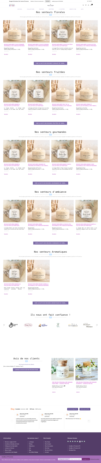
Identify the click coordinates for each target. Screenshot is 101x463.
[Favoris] (86, 5)
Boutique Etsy (72, 450)
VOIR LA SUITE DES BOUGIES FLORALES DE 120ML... (50, 63)
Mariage (41, 9)
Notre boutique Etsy (72, 409)
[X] (77, 441)
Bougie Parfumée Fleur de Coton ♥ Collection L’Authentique (62, 45)
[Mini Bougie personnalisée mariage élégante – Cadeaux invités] (86, 369)
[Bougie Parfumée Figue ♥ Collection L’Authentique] (38, 91)
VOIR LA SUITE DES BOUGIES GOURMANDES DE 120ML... (50, 183)
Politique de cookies (94, 459)
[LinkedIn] (80, 441)
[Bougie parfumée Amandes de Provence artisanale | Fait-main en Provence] (38, 151)
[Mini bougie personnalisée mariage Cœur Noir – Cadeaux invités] (62, 369)
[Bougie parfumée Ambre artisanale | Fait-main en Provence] (38, 211)
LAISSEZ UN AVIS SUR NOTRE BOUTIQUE (26, 369)
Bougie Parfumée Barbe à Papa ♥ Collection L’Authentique (61, 165)
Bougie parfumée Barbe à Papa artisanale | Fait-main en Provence (86, 165)
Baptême (51, 9)
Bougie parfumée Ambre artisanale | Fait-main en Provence (38, 225)
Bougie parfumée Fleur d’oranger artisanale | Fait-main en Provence (14, 45)
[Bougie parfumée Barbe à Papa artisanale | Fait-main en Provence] (86, 151)
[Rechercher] (83, 5)
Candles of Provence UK (74, 448)
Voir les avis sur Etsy (84, 409)
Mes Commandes (49, 446)
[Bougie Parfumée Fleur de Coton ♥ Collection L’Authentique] (62, 31)
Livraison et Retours (9, 448)
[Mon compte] (88, 5)
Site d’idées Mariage (33, 452)
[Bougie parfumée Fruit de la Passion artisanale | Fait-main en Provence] (62, 91)
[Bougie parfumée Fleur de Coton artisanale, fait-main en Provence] (86, 31)
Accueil (20, 9)
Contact (47, 452)
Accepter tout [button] (86, 459)
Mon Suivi (47, 448)
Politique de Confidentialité (11, 446)
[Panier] (91, 5)
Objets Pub (73, 9)
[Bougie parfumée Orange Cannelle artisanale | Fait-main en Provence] (38, 271)
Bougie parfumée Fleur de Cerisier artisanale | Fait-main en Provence (38, 45)
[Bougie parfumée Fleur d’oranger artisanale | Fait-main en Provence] (14, 31)
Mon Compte (48, 444)
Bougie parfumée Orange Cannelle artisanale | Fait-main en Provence (38, 284)
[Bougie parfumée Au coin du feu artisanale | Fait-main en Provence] (62, 211)
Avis (82, 9)
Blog (30, 450)
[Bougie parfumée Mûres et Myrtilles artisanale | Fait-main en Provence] (86, 91)
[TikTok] (75, 441)
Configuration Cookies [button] (63, 459)
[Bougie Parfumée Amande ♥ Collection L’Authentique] (14, 91)
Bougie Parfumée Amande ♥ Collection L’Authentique (12, 105)
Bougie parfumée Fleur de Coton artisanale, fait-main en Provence (86, 45)
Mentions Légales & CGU (10, 442)
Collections (30, 9)
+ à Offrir (62, 9)
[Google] (84, 441)
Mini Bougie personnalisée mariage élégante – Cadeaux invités (86, 383)
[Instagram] (70, 441)
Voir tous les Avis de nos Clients (26, 364)
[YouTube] (82, 441)
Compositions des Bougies (11, 452)
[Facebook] (68, 441)
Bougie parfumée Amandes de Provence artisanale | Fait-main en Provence (38, 165)
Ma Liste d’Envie (48, 450)
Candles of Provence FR (74, 446)
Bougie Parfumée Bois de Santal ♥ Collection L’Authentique (86, 225)
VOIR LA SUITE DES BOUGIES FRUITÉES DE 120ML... (50, 123)
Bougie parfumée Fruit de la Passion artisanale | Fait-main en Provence (61, 105)
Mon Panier (47, 442)
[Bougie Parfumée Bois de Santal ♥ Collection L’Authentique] (86, 211)
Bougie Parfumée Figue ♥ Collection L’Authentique (35, 105)
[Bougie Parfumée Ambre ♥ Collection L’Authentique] (14, 211)
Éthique (30, 444)
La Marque (31, 442)
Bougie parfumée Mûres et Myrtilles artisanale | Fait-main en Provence (86, 105)
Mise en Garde (8, 450)
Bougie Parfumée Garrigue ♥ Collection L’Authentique (12, 284)
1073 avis (32, 409)
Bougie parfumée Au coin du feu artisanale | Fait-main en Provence (62, 225)
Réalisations (32, 446)
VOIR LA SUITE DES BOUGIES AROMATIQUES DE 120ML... (50, 303)
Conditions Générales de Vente (12, 444)
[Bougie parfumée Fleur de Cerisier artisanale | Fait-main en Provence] (38, 31)
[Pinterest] (73, 441)
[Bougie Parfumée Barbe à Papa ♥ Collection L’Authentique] (62, 151)
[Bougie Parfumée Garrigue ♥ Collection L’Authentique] (14, 271)
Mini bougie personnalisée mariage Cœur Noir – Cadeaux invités (62, 383)
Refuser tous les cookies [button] (75, 459)
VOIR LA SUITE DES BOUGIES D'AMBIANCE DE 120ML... (50, 243)
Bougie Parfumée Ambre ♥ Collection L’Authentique (11, 225)
